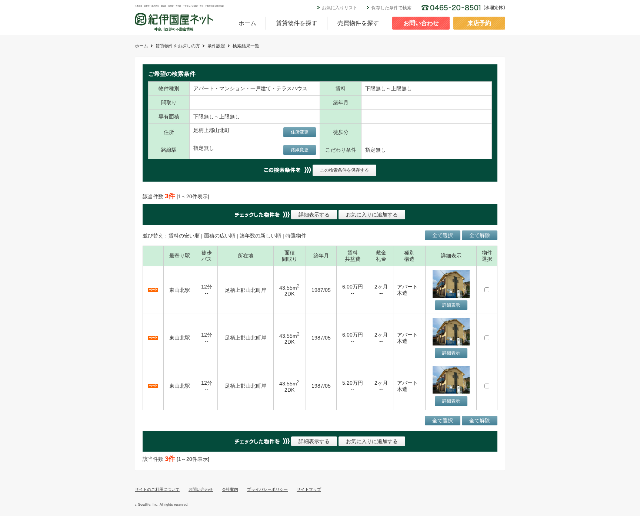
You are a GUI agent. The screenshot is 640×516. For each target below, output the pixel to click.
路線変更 (300, 149)
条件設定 (216, 45)
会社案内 (230, 489)
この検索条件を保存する (344, 170)
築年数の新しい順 (260, 236)
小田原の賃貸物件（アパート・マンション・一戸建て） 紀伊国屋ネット (174, 22)
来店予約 (479, 23)
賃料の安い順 (184, 236)
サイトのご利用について (157, 489)
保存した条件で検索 (391, 7)
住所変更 (300, 132)
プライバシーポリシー (267, 489)
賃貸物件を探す (296, 23)
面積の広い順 (219, 236)
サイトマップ (309, 489)
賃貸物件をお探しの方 (178, 45)
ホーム (247, 23)
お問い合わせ (421, 23)
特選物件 (296, 236)
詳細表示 (451, 305)
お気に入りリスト (339, 7)
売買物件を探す (358, 23)
